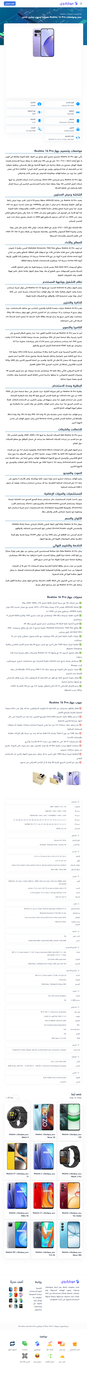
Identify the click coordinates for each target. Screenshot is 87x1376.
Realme (62, 14)
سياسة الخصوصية (35, 1294)
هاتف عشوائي (9, 3)
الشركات (69, 14)
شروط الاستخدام (36, 1291)
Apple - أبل (37, 1303)
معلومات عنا (37, 1297)
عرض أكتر (10, 1097)
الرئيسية (76, 14)
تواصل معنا (38, 1300)
